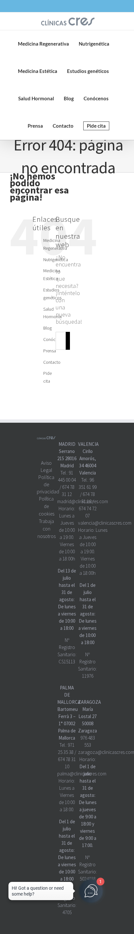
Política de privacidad (48, 484)
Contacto (51, 362)
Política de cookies (46, 506)
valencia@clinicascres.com (104, 523)
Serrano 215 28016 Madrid (66, 458)
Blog (47, 328)
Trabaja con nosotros (46, 528)
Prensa (49, 351)
